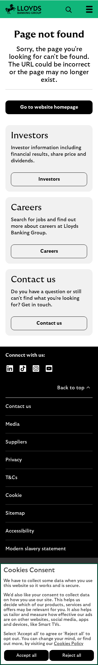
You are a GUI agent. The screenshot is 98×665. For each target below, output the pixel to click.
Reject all (71, 655)
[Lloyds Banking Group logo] (49, 9)
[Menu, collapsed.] (89, 9)
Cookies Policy (68, 643)
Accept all (26, 655)
